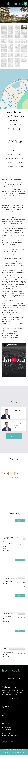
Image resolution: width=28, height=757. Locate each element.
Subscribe (13, 698)
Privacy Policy (7, 752)
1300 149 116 (7, 733)
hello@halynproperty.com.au (11, 735)
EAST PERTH (6, 621)
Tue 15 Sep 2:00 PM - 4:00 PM (15, 162)
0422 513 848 (16, 425)
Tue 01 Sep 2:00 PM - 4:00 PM (15, 154)
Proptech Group (20, 752)
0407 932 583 (16, 413)
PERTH (5, 586)
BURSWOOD (6, 550)
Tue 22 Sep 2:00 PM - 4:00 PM (15, 166)
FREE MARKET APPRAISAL (14, 678)
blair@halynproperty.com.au (19, 427)
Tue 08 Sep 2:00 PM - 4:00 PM (15, 158)
